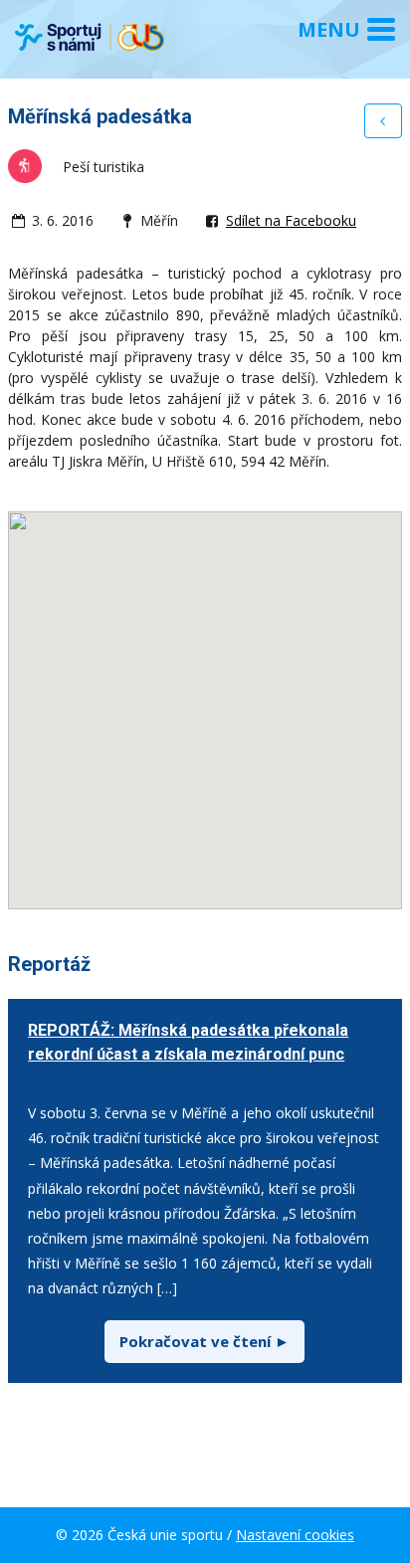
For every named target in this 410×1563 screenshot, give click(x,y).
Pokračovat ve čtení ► (204, 1341)
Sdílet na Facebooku (291, 220)
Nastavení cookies (295, 1534)
